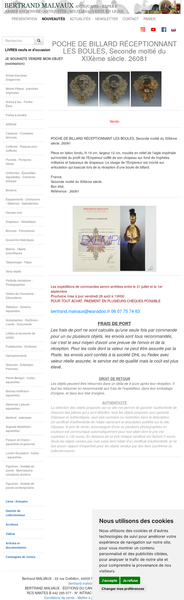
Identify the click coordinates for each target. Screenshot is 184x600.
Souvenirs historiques (20, 240)
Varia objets (13, 271)
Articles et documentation (16, 545)
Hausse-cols (14, 212)
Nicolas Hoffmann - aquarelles (18, 393)
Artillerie (11, 124)
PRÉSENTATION (24, 18)
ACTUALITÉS (80, 18)
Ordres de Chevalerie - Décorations (20, 295)
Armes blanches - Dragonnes (17, 77)
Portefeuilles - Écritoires (21, 346)
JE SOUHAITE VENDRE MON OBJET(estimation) (24, 61)
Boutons (11, 190)
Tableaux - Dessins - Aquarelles (19, 309)
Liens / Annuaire (17, 501)
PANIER (149, 18)
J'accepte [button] (109, 580)
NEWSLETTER (106, 18)
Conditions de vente (59, 597)
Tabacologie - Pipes (19, 262)
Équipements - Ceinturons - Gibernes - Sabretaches (23, 201)
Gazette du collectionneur (15, 513)
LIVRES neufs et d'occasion (24, 49)
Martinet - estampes (18, 417)
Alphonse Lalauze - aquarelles (18, 406)
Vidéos (10, 534)
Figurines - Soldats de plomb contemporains (20, 485)
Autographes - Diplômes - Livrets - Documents (22, 322)
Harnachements (16, 355)
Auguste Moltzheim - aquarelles (19, 428)
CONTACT (131, 18)
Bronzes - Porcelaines (20, 231)
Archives (12, 524)
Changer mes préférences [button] (123, 589)
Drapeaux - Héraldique (21, 221)
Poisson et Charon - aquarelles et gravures (20, 442)
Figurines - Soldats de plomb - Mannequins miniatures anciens (20, 470)
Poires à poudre (16, 115)
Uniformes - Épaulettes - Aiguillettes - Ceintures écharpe (21, 177)
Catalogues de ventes (20, 557)
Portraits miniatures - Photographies (19, 282)
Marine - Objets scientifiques (16, 251)
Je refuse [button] (130, 580)
